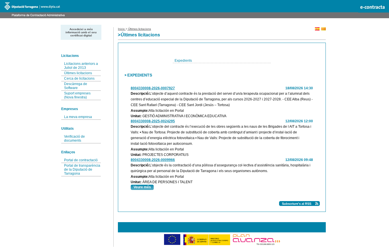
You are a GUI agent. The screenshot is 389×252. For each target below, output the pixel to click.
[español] (317, 29)
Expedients (183, 61)
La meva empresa (78, 117)
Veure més (142, 187)
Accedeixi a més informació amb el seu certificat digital (81, 32)
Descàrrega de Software (75, 86)
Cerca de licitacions (79, 78)
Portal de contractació (81, 160)
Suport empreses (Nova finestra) (77, 95)
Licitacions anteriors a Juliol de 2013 (81, 66)
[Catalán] (323, 29)
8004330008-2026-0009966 (153, 160)
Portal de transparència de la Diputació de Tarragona (82, 169)
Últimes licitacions (78, 73)
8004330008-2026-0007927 (153, 88)
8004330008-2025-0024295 (153, 121)
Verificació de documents (74, 138)
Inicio (122, 28)
